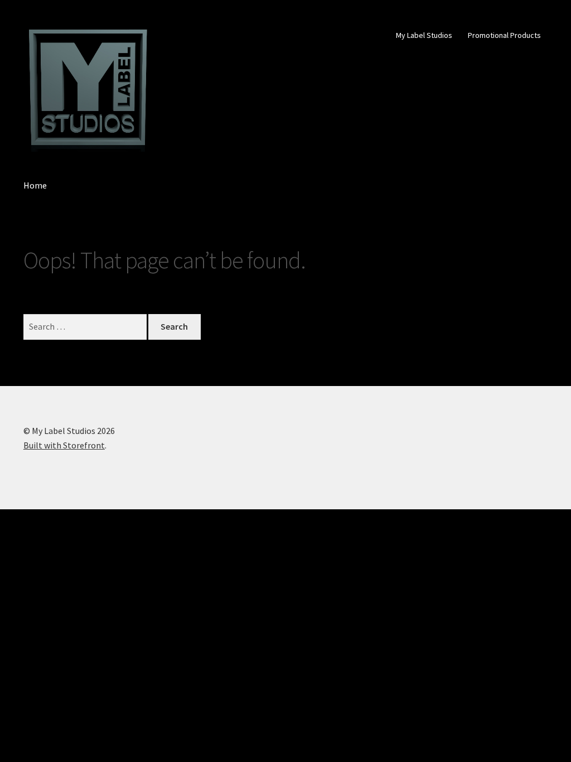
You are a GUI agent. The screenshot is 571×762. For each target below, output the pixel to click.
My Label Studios (424, 35)
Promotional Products (504, 35)
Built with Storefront (64, 445)
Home (35, 185)
